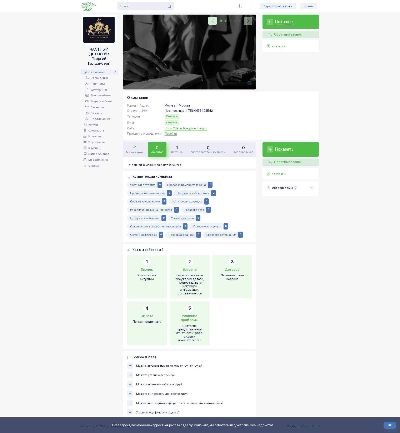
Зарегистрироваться (278, 6)
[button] (212, 21)
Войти (309, 6)
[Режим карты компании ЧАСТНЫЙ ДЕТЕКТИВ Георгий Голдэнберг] (240, 6)
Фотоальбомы (282, 188)
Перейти (171, 133)
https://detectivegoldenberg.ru (186, 128)
